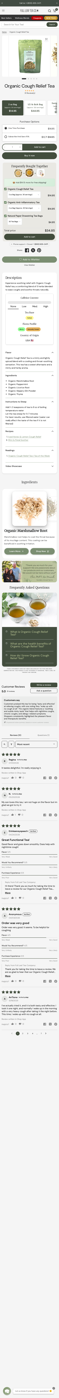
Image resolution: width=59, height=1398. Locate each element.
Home (4, 32)
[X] (33, 250)
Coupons (37, 18)
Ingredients (11, 375)
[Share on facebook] (44, 778)
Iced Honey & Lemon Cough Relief (24, 436)
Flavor (8, 352)
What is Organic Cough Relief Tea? (29, 633)
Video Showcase (13, 466)
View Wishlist (29, 265)
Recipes (9, 431)
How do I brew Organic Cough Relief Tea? (29, 657)
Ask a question (43, 690)
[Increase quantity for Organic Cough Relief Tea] (20, 147)
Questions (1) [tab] (43, 735)
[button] (7, 1391)
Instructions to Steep (15, 401)
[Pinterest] (39, 250)
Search (52, 24)
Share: (20, 250)
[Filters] (11, 744)
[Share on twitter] (50, 778)
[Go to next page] (46, 1033)
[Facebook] (27, 250)
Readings (10, 450)
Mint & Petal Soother (18, 440)
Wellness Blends (22, 18)
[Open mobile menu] (3, 10)
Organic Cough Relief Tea (29, 86)
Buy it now (29, 155)
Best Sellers (6, 18)
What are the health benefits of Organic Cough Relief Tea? (30, 645)
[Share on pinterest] (55, 778)
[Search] (49, 11)
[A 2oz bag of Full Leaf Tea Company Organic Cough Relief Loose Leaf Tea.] (46, 39)
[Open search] (4, 744)
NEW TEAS (51, 18)
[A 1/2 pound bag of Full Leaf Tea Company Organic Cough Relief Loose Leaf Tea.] (5, 39)
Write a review (44, 684)
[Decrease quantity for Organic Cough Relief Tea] (4, 147)
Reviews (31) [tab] (15, 735)
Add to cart (29, 236)
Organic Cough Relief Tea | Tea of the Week (29, 456)
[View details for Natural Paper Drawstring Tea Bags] (41, 173)
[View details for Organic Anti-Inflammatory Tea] (29, 173)
